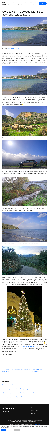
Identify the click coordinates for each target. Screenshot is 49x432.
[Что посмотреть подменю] (16, 4)
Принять (4, 430)
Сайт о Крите (4, 3)
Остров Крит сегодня (15, 48)
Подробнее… (37, 424)
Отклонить (17, 430)
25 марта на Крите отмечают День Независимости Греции (19, 393)
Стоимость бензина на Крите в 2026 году (14, 397)
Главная (10, 2)
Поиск (42, 3)
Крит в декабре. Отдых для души (31, 346)
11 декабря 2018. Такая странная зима (37, 370)
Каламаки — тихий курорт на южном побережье (16, 385)
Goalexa (8, 48)
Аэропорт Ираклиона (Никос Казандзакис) (15, 389)
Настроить (10, 430)
